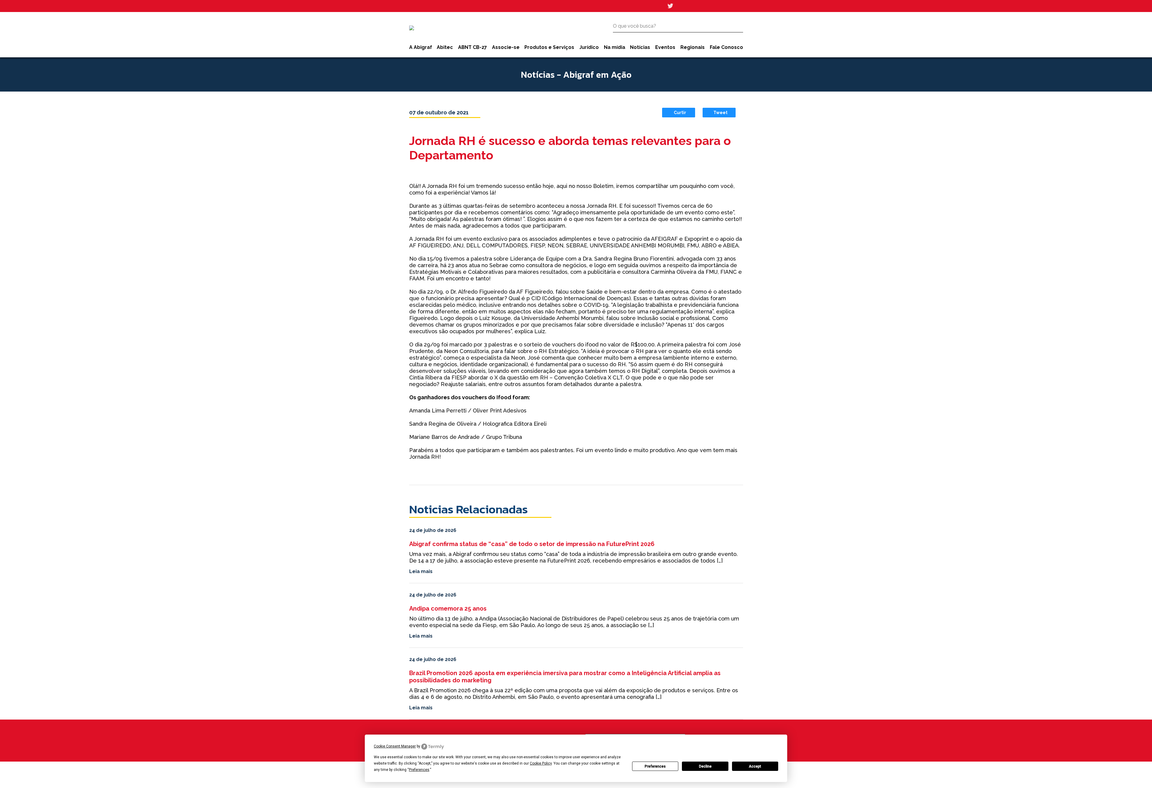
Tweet (720, 112)
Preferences (655, 766)
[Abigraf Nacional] (411, 28)
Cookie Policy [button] (541, 763)
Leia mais (421, 571)
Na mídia (614, 47)
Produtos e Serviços (549, 47)
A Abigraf (420, 47)
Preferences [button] (419, 770)
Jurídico (589, 47)
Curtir (680, 112)
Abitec (445, 47)
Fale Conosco (726, 47)
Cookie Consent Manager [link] (395, 746)
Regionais (692, 47)
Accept (755, 766)
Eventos (665, 47)
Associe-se (506, 47)
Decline (705, 766)
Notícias (640, 47)
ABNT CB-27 (472, 47)
